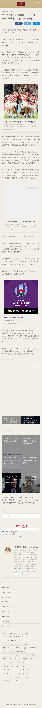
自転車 (5, 659)
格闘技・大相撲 (27, 659)
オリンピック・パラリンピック (12, 655)
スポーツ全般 (19, 651)
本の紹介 (15, 680)
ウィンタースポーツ (9, 673)
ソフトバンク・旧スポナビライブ (12, 644)
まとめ (5, 633)
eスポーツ (30, 677)
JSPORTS (32, 648)
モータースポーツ (15, 659)
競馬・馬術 (26, 670)
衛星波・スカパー (8, 648)
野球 (33, 655)
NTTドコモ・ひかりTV (9, 640)
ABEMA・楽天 (7, 637)
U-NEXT (16, 637)
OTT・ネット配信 (21, 648)
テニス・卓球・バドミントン (11, 670)
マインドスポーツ (23, 673)
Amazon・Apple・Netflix (29, 637)
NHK (4, 651)
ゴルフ (25, 666)
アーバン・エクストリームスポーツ (13, 677)
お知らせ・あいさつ (15, 633)
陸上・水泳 (21, 662)
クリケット (6, 680)
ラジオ (11, 651)
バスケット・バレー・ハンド (11, 666)
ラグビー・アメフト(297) (8, 359)
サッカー (26, 655)
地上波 (27, 644)
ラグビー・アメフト (9, 662)
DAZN (26, 633)
